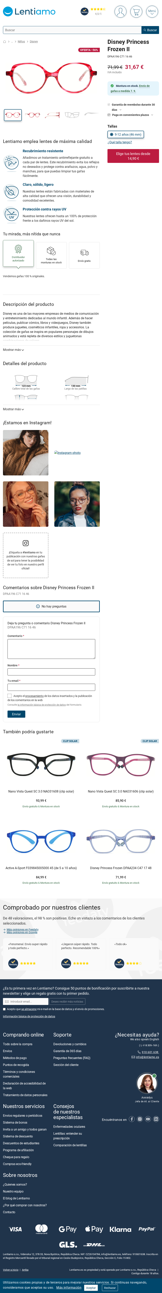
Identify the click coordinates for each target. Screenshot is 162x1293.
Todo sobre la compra (17, 1044)
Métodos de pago (14, 1058)
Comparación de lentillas (70, 1145)
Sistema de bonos (15, 1122)
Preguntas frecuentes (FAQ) (71, 1058)
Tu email (14, 681)
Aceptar (91, 1288)
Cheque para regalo (16, 1157)
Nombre (13, 665)
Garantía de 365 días (67, 1051)
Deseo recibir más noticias (67, 1001)
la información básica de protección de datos (42, 704)
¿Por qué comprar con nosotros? (25, 1205)
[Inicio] (4, 41)
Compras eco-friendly (17, 1164)
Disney (34, 41)
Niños (21, 41)
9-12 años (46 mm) (128, 134)
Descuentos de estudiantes (21, 1143)
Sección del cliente (65, 1065)
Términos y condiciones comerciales (19, 1074)
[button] (13, 115)
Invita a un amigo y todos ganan (25, 1129)
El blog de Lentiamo (16, 1198)
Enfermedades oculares (69, 1126)
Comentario (16, 636)
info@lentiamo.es (147, 1057)
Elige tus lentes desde (133, 156)
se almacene (29, 1009)
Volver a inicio (10, 1269)
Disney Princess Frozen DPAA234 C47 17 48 (121, 868)
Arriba (25, 1269)
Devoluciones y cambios (69, 1044)
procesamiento (34, 696)
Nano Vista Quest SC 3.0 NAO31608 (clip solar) (41, 791)
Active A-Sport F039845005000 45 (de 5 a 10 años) (41, 868)
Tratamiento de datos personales (25, 1095)
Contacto (9, 1212)
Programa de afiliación (18, 1150)
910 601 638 (150, 1052)
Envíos (7, 1051)
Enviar (16, 714)
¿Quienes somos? (15, 1184)
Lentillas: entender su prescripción (67, 1135)
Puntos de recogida (16, 1065)
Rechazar (110, 1288)
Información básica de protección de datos (29, 1016)
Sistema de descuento (18, 1136)
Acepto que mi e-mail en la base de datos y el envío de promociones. (56, 1009)
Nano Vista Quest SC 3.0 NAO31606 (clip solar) (121, 791)
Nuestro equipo (13, 1191)
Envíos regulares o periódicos (23, 1115)
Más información (68, 1287)
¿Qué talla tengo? (120, 142)
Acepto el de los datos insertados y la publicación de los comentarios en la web (50, 700)
